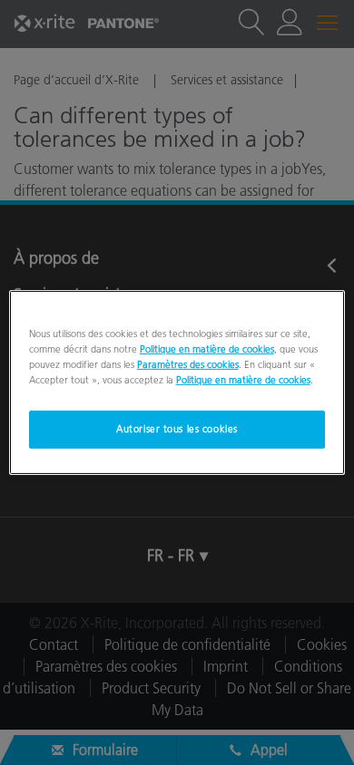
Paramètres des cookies (188, 364)
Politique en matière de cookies (207, 349)
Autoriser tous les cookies (177, 428)
